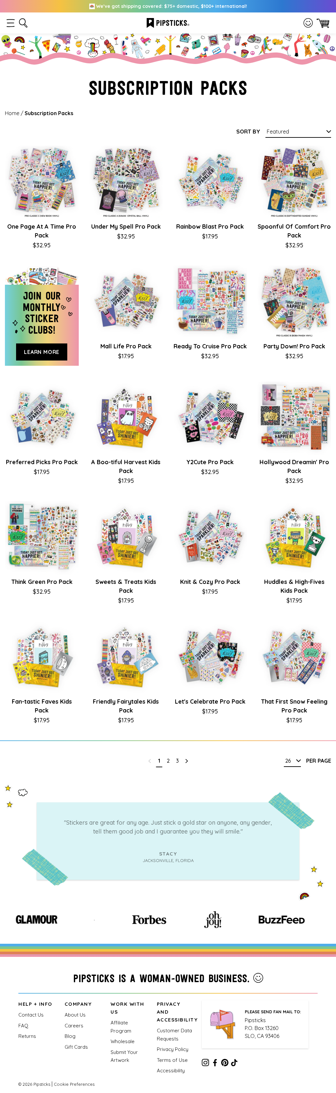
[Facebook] (215, 1064)
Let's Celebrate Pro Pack (210, 701)
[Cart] (323, 23)
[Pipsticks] (168, 22)
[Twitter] (224, 1064)
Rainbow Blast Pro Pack (210, 226)
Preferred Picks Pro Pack (42, 462)
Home (12, 113)
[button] (11, 23)
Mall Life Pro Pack (126, 346)
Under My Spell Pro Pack (126, 226)
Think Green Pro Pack (42, 582)
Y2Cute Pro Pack (210, 462)
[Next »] (186, 761)
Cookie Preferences (74, 1084)
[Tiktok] (234, 1064)
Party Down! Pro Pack (294, 346)
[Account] (308, 23)
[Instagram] (205, 1064)
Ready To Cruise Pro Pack (210, 346)
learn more (41, 352)
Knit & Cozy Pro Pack (210, 582)
